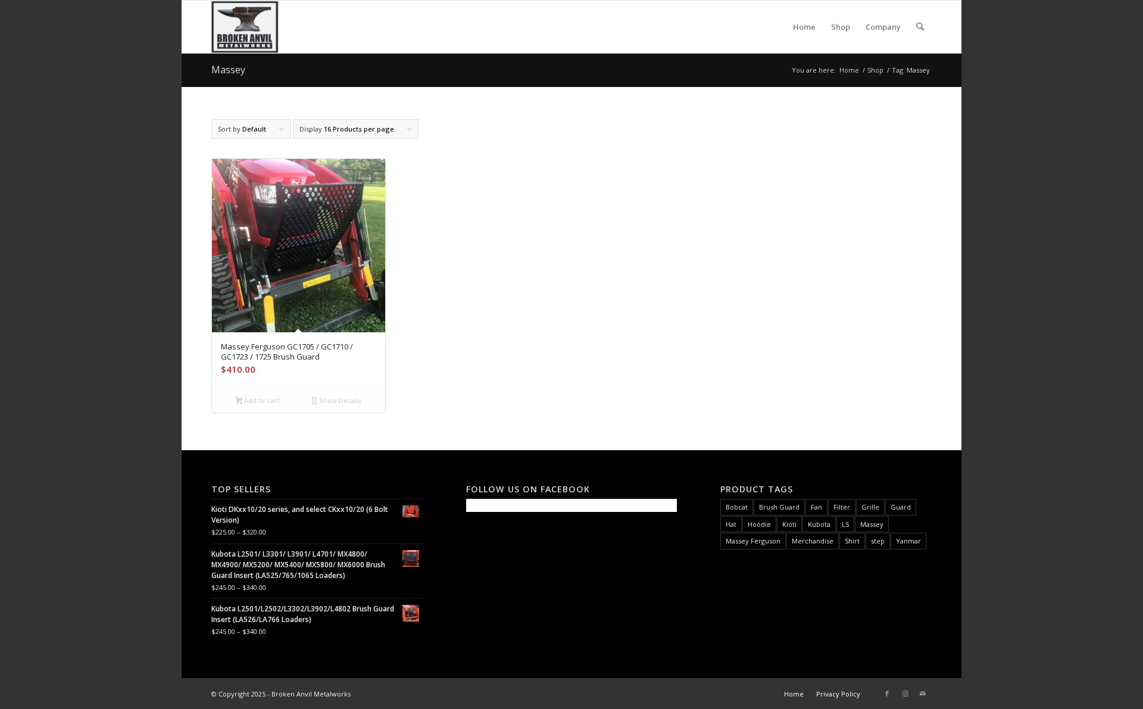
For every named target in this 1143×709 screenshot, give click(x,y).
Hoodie (759, 524)
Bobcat (737, 506)
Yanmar (908, 540)
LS (845, 524)
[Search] (920, 27)
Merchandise (812, 540)
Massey (871, 524)
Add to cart (261, 400)
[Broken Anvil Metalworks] (245, 27)
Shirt (852, 540)
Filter (841, 506)
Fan (816, 506)
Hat (731, 524)
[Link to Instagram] (905, 693)
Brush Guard (779, 506)
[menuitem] (804, 27)
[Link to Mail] (923, 693)
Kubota (819, 524)
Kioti (789, 524)
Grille (870, 506)
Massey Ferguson (753, 540)
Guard (901, 506)
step (878, 540)
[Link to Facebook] (887, 693)
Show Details (339, 400)
